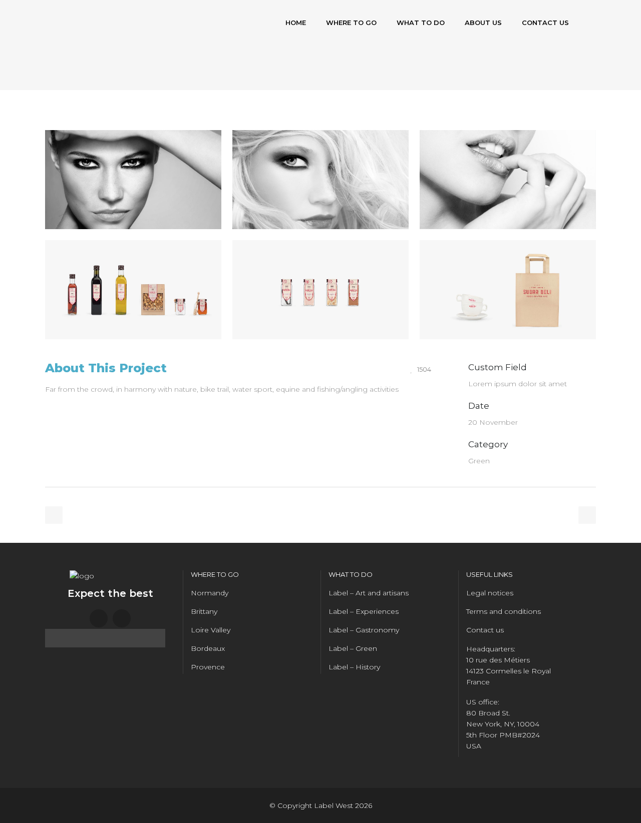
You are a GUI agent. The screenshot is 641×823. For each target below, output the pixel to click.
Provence (208, 666)
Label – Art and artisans (369, 592)
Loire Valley (210, 629)
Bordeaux (208, 648)
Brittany (204, 611)
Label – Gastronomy (364, 629)
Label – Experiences (364, 611)
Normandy (209, 592)
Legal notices (489, 592)
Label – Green (353, 648)
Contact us (485, 629)
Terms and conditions (503, 611)
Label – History (354, 666)
